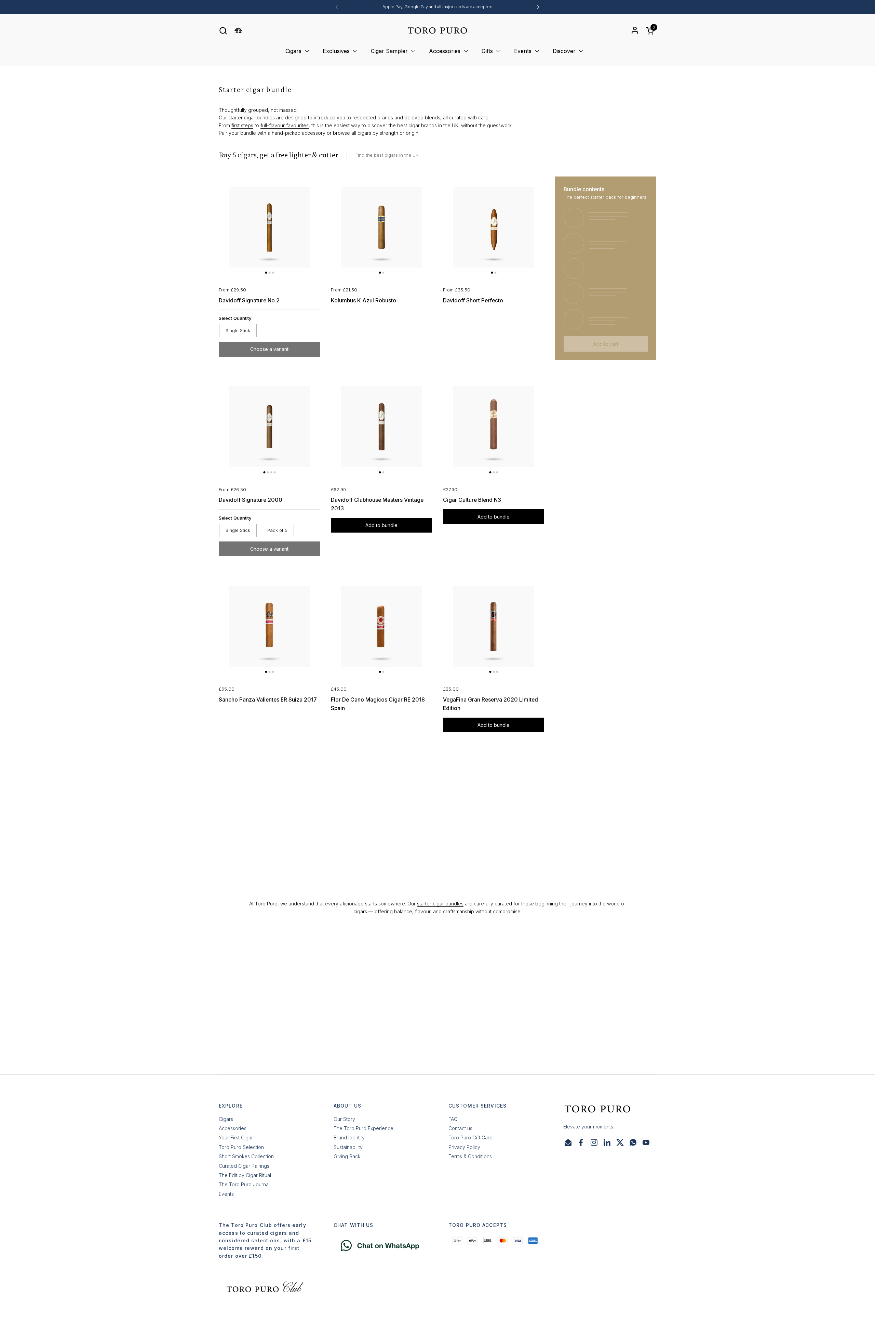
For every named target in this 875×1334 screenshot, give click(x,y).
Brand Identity (349, 1137)
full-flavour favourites (284, 125)
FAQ (453, 1119)
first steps (242, 125)
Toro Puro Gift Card (470, 1137)
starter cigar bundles (440, 903)
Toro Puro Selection (241, 1147)
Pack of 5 (277, 530)
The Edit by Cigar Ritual (245, 1175)
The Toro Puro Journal (244, 1184)
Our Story (344, 1119)
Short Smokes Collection (246, 1156)
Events (226, 1194)
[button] (223, 30)
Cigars (226, 1119)
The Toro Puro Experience (363, 1128)
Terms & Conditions (470, 1156)
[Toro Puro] (437, 30)
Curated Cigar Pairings (244, 1166)
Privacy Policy (464, 1147)
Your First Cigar (236, 1137)
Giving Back (347, 1156)
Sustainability (348, 1147)
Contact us (460, 1128)
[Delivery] (238, 30)
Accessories (232, 1128)
